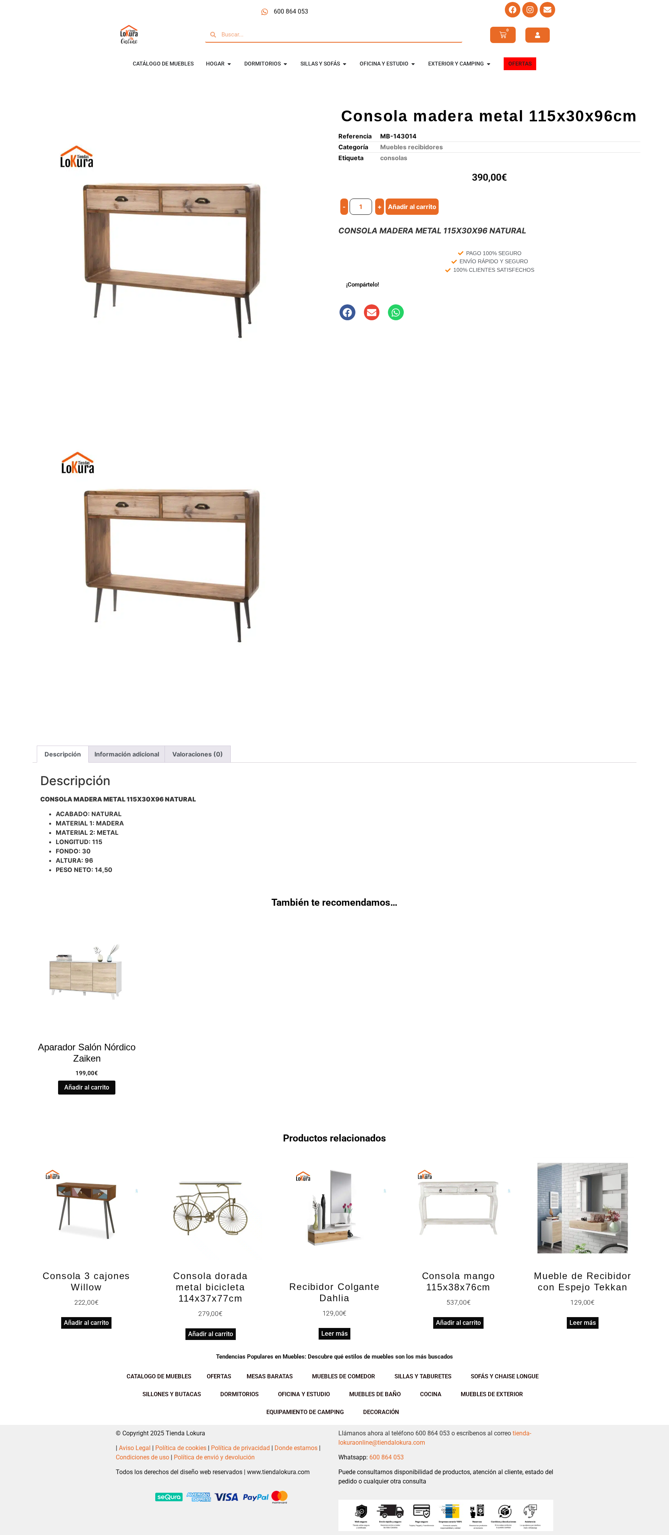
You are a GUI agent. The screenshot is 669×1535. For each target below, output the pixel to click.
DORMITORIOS (239, 1394)
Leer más (334, 1333)
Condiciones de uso (142, 1457)
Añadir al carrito (412, 207)
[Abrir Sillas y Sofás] (344, 64)
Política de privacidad (240, 1448)
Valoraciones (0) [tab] (197, 754)
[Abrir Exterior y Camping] (488, 64)
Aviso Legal (135, 1448)
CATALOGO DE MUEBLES (159, 1376)
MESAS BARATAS (270, 1376)
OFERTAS (219, 1376)
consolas (393, 158)
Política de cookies (180, 1448)
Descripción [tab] (63, 754)
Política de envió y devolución (214, 1457)
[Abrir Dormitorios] (285, 64)
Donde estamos (295, 1448)
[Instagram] (530, 9)
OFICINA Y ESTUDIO (304, 1394)
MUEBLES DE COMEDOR (343, 1376)
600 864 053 (386, 1457)
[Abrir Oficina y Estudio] (413, 64)
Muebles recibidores (411, 147)
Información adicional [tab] (126, 754)
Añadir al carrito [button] (86, 1087)
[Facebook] (512, 9)
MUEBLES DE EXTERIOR (492, 1394)
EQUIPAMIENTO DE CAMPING (305, 1412)
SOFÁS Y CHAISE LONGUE (505, 1376)
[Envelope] (547, 9)
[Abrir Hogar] (229, 64)
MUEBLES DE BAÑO (375, 1394)
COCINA (430, 1394)
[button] (347, 312)
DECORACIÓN (381, 1412)
